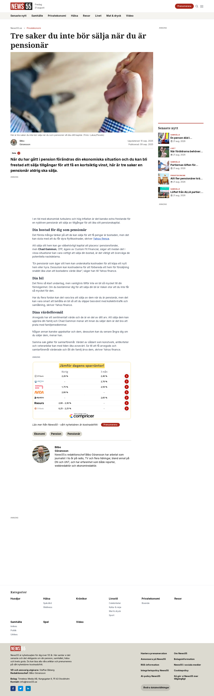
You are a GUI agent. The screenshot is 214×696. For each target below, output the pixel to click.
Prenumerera (184, 6)
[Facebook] (13, 688)
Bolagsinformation (184, 659)
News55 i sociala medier (187, 665)
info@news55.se (28, 682)
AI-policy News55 (150, 676)
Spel (46, 622)
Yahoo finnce (101, 238)
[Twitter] (20, 688)
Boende (146, 603)
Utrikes (14, 634)
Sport (111, 615)
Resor (86, 15)
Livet (98, 15)
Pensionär (74, 433)
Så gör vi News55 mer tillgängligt (186, 677)
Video (129, 15)
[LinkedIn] (28, 688)
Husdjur (15, 598)
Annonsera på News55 (153, 659)
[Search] (197, 6)
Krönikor (81, 598)
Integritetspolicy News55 (155, 670)
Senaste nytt (18, 15)
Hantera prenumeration (154, 653)
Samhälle (37, 15)
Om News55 (180, 653)
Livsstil (113, 598)
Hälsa (74, 15)
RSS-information (150, 665)
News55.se (16, 28)
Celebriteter (115, 603)
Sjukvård (47, 603)
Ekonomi (39, 433)
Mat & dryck (113, 15)
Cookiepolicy (181, 670)
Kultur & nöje (115, 607)
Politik (13, 630)
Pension (56, 433)
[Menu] (202, 6)
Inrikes (13, 626)
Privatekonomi (57, 15)
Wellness (47, 607)
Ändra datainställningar (156, 687)
